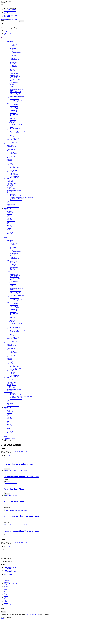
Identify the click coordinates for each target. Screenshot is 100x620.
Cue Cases (6, 582)
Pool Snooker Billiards (9, 438)
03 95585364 (8, 557)
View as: (3, 455)
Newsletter (3, 607)
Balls (5, 587)
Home (5, 436)
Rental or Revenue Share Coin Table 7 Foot (21, 531)
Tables (5, 439)
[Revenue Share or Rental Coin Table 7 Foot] (15, 458)
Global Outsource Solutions (32, 614)
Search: (2, 20)
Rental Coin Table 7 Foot (14, 489)
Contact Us (6, 34)
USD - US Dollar (8, 16)
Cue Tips (6, 586)
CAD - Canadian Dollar (10, 11)
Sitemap (6, 603)
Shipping (6, 601)
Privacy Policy (7, 604)
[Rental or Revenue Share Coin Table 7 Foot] (15, 524)
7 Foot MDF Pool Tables (10, 569)
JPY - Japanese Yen (8, 13)
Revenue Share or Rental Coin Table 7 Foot (21, 464)
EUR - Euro (7, 12)
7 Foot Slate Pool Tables (10, 567)
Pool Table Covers (8, 585)
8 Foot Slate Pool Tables (10, 570)
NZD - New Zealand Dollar (11, 15)
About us (6, 596)
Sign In (5, 32)
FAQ (5, 597)
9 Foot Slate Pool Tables (10, 573)
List (9, 455)
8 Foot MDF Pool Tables (10, 571)
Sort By (2, 451)
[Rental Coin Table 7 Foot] (11, 483)
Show (2, 452)
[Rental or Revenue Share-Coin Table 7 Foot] (15, 510)
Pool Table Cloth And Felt (10, 583)
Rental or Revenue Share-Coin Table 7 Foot (21, 516)
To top (2, 618)
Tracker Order (7, 33)
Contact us (6, 598)
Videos (5, 594)
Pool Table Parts (8, 574)
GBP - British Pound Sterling (11, 9)
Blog (5, 593)
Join (5, 30)
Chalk (5, 589)
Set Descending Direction (21, 451)
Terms (5, 600)
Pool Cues (6, 580)
